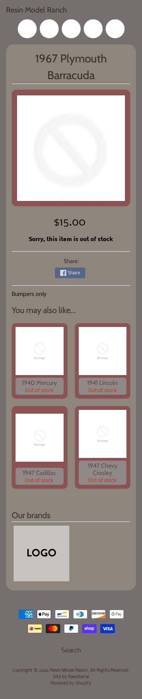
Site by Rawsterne (71, 677)
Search (71, 650)
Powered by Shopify (71, 683)
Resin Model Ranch (36, 10)
